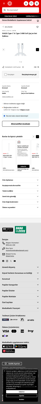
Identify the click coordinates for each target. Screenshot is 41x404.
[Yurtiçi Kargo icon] (22, 319)
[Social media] (4, 261)
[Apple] (8, 346)
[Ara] (4, 10)
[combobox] (22, 10)
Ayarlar (21, 396)
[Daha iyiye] (20, 230)
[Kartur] (13, 319)
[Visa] (5, 331)
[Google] (20, 346)
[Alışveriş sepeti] (36, 3)
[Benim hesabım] (26, 3)
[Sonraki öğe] (37, 136)
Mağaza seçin (24, 110)
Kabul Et (23, 166)
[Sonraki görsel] (37, 49)
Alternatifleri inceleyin (20, 124)
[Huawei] (8, 351)
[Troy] (30, 331)
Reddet (21, 399)
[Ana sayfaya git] (12, 3)
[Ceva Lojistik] (5, 319)
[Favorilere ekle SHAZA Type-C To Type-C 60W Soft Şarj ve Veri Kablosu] (37, 27)
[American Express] (22, 331)
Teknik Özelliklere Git (7, 97)
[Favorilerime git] (31, 3)
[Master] (13, 331)
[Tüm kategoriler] (4, 3)
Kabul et (22, 392)
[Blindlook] (7, 230)
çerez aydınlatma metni (28, 386)
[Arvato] (30, 320)
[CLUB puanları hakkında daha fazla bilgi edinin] (23, 67)
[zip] (5, 336)
